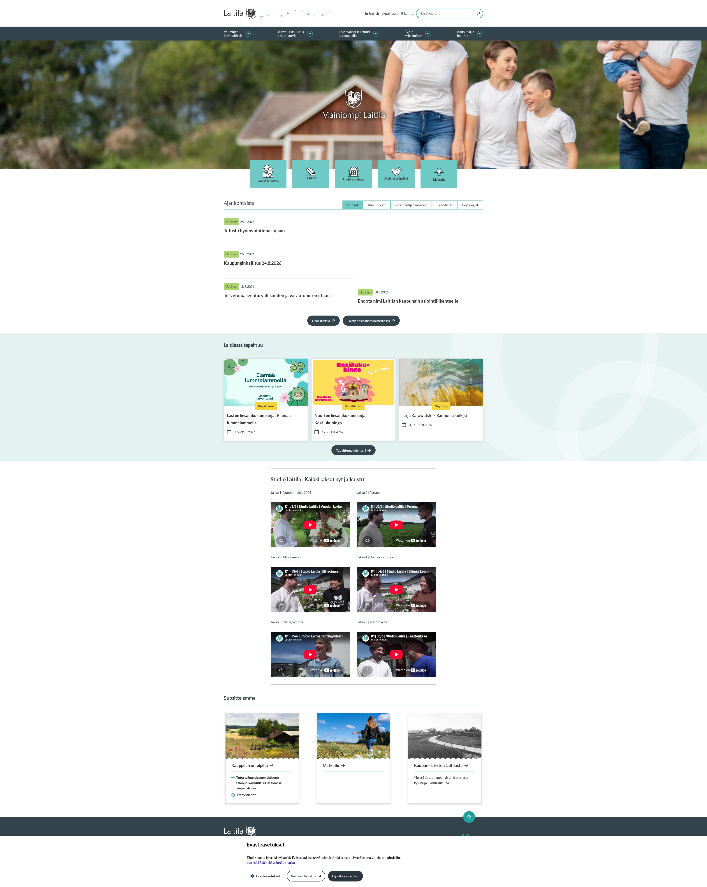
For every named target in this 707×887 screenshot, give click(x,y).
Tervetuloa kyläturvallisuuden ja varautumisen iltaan (277, 295)
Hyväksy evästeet (345, 876)
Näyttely (441, 406)
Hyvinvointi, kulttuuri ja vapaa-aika (354, 34)
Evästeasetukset (268, 876)
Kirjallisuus (266, 406)
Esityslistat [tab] (445, 205)
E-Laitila (407, 13)
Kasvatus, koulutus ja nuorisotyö (290, 34)
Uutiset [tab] (352, 205)
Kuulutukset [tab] (377, 205)
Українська (390, 13)
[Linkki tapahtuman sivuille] (266, 382)
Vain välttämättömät (306, 876)
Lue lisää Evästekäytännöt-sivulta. (271, 862)
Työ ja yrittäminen (413, 34)
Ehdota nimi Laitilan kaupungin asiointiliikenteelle (408, 301)
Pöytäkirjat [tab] (470, 205)
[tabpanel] (353, 262)
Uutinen (231, 222)
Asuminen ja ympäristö (233, 34)
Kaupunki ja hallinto (465, 34)
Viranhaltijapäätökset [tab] (411, 205)
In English (372, 13)
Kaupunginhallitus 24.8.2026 (253, 263)
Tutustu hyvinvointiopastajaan (254, 230)
